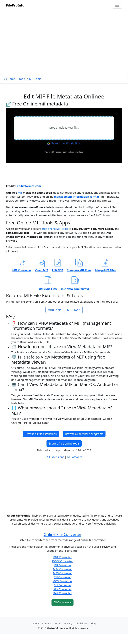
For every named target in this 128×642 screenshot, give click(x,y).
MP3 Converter (62, 573)
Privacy (68, 623)
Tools (22, 79)
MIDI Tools (54, 310)
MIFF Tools (73, 310)
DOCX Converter (62, 561)
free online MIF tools (55, 229)
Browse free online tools (64, 443)
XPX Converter (63, 589)
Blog (93, 623)
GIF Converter (62, 585)
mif (20, 192)
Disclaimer (81, 623)
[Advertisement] (64, 50)
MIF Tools (35, 79)
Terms (57, 623)
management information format (76, 196)
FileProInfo (15, 5)
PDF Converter (62, 557)
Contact (46, 623)
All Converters (62, 602)
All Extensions (55, 457)
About (35, 623)
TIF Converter (62, 577)
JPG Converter (62, 565)
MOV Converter (62, 581)
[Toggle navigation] (117, 5)
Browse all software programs (84, 434)
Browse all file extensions (41, 434)
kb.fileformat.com (29, 186)
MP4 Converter (62, 569)
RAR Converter (62, 593)
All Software (74, 457)
